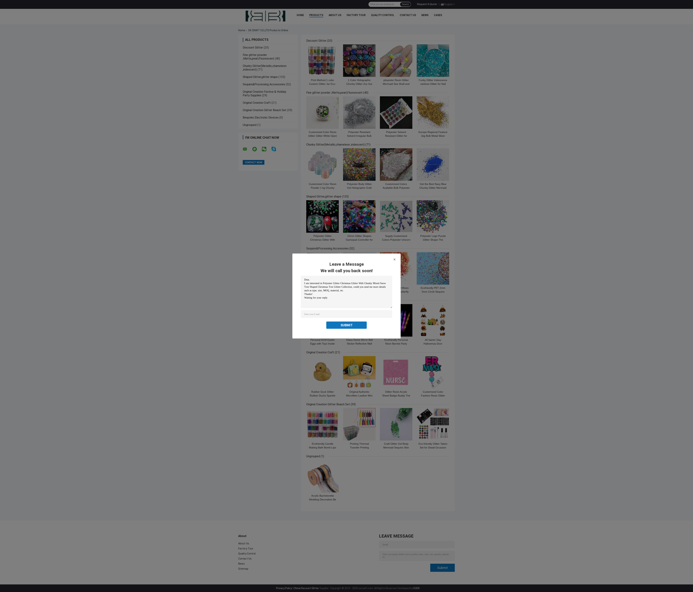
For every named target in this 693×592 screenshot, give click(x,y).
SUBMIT (347, 325)
